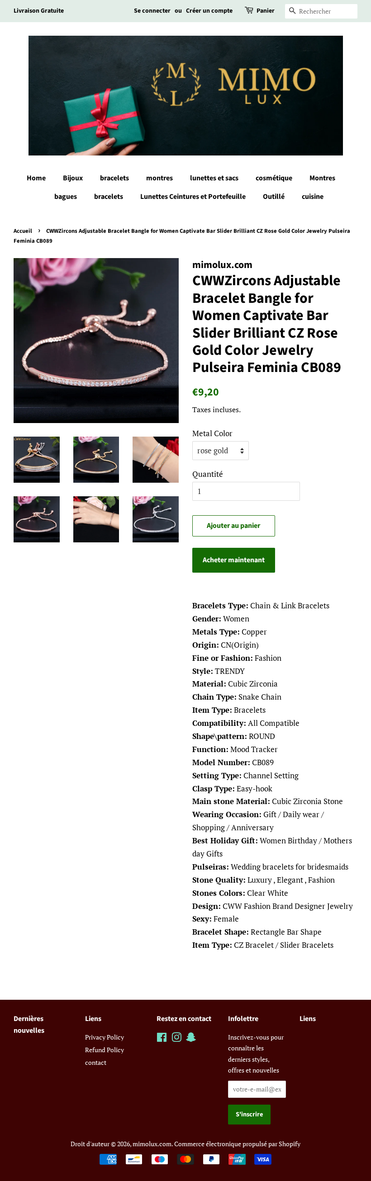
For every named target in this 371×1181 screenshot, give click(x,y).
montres (159, 178)
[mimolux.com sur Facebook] (162, 1039)
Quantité (207, 474)
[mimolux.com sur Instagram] (176, 1039)
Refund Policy (104, 1049)
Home (36, 178)
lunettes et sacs (214, 178)
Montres (322, 178)
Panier (266, 10)
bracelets (114, 178)
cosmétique (274, 178)
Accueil (23, 231)
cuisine (312, 197)
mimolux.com (152, 1143)
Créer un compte (209, 10)
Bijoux (73, 178)
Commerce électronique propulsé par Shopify (237, 1143)
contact (95, 1062)
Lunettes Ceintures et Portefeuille (193, 197)
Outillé (274, 197)
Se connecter (152, 10)
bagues (65, 197)
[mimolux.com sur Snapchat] (191, 1039)
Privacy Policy (104, 1037)
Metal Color (212, 433)
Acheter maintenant (234, 560)
